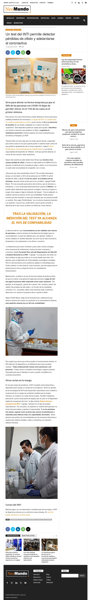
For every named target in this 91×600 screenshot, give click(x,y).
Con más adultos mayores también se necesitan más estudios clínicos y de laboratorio (31, 556)
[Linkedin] (79, 2)
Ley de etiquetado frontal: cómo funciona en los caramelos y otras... (71, 61)
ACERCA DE (25, 2)
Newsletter (49, 582)
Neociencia (20, 18)
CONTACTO (43, 2)
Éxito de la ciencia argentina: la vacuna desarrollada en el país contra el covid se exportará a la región (13, 556)
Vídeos (9, 23)
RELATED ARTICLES (12, 535)
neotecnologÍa (33, 18)
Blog (53, 18)
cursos (39, 519)
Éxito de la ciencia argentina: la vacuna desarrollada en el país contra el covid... (73, 147)
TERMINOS (50, 2)
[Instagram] (75, 2)
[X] (82, 2)
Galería (76, 18)
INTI (44, 519)
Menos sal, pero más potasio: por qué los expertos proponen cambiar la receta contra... (73, 133)
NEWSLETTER (34, 2)
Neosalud (10, 18)
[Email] (28, 52)
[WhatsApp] (23, 52)
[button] (84, 20)
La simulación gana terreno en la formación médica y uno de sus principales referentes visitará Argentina (49, 557)
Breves (68, 18)
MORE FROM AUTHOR (28, 535)
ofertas (49, 519)
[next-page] (56, 536)
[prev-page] (54, 536)
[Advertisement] (73, 39)
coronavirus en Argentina (27, 519)
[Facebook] (72, 2)
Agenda (60, 18)
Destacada (45, 18)
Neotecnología (38, 580)
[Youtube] (85, 2)
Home (7, 27)
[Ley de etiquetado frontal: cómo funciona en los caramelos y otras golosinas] (73, 76)
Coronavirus (14, 519)
